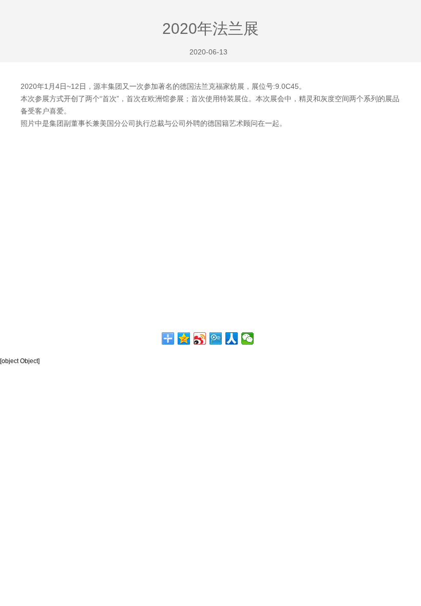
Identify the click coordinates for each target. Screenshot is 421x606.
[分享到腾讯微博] (215, 338)
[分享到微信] (247, 338)
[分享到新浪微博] (200, 338)
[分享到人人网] (231, 338)
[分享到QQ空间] (184, 338)
